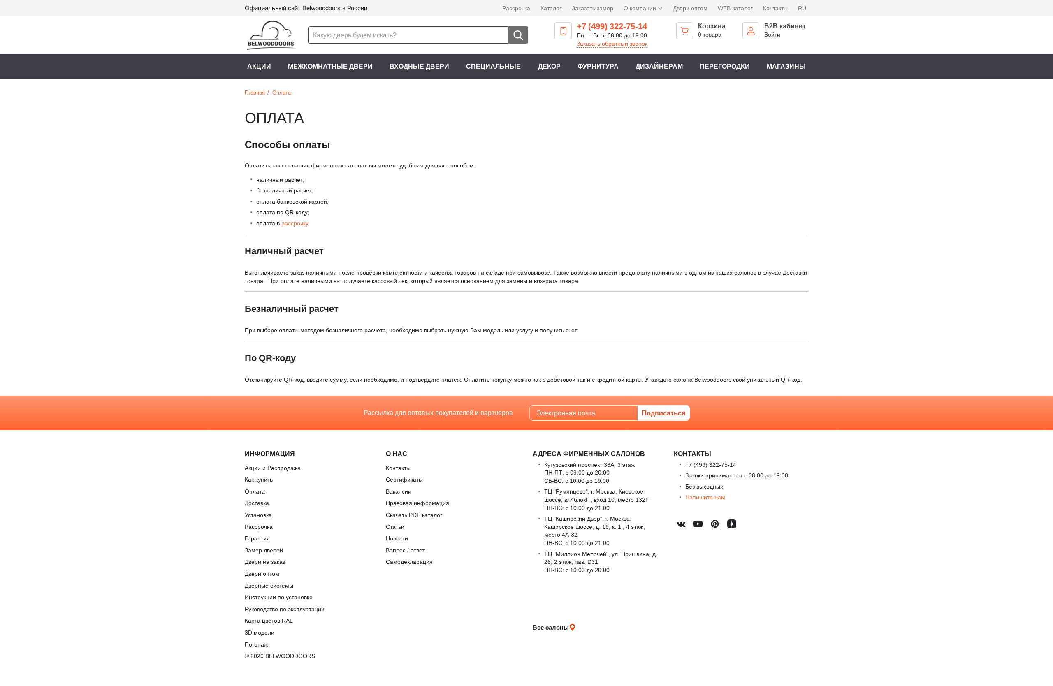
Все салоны (551, 627)
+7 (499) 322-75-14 (612, 26)
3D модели (259, 632)
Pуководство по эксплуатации (285, 609)
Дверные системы (269, 585)
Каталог (550, 8)
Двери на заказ (265, 561)
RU (802, 8)
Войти (772, 34)
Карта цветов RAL (269, 620)
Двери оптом (690, 8)
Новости (397, 538)
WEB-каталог (735, 8)
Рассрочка (516, 8)
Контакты (775, 8)
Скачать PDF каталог (414, 515)
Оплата (255, 491)
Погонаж (256, 644)
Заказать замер (592, 8)
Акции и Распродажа (273, 468)
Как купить (259, 479)
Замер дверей (264, 550)
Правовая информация (417, 503)
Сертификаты (404, 479)
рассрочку (294, 223)
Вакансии (398, 491)
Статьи (395, 527)
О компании (641, 8)
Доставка (257, 503)
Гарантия (257, 538)
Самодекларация (409, 561)
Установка (258, 515)
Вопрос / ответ (405, 550)
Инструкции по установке (279, 597)
